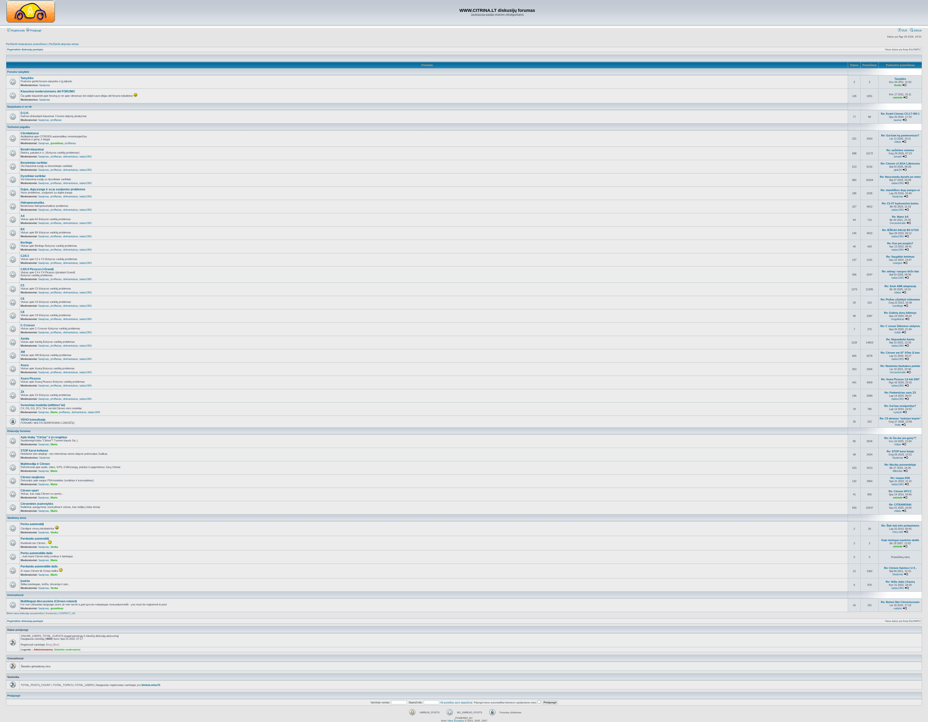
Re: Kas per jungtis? (900, 243)
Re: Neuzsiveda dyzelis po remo (900, 176)
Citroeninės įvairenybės (37, 504)
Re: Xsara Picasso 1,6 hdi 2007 (900, 379)
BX (23, 229)
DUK (904, 30)
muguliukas (897, 319)
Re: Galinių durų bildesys (900, 312)
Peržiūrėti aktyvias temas (64, 44)
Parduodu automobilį (35, 538)
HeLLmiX (897, 531)
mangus (897, 262)
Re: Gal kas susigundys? (900, 405)
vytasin (897, 412)
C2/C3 (25, 256)
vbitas (897, 141)
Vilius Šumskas (455, 720)
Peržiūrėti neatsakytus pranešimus (26, 44)
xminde (897, 97)
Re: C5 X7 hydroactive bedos (900, 203)
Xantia (25, 338)
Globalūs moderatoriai (67, 649)
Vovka (897, 85)
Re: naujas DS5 (900, 477)
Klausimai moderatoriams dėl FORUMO (48, 91)
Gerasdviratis (898, 223)
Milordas (898, 470)
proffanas (56, 120)
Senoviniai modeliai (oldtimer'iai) (43, 405)
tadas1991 (86, 156)
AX (23, 216)
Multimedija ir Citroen (35, 464)
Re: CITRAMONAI (900, 504)
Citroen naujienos (33, 477)
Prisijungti (35, 30)
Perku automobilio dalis (37, 553)
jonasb (898, 156)
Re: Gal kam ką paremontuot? (900, 135)
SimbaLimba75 (150, 685)
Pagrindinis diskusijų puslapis (25, 49)
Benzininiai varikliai (34, 162)
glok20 (898, 169)
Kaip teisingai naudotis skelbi (900, 540)
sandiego (897, 305)
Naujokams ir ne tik (19, 106)
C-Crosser (28, 325)
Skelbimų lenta (16, 517)
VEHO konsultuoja (33, 419)
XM (23, 352)
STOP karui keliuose (34, 450)
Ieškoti (917, 30)
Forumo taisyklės (18, 71)
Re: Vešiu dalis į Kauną (900, 581)
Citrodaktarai (30, 133)
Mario (54, 412)
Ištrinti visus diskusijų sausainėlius (25, 613)
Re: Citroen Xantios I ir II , (900, 567)
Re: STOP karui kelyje (900, 451)
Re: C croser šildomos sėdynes (900, 326)
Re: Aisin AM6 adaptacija (900, 286)
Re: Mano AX (900, 216)
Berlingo (26, 242)
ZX (22, 392)
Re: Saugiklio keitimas (900, 256)
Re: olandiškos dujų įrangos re (900, 190)
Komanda (51, 613)
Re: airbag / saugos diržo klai (900, 271)
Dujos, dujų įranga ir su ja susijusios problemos (53, 189)
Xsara (25, 365)
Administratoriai (43, 649)
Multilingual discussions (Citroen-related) (49, 601)
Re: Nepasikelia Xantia (900, 339)
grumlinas (57, 143)
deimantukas (70, 156)
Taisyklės (27, 78)
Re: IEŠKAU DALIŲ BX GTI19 (900, 230)
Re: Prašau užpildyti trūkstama (900, 299)
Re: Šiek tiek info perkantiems (900, 525)
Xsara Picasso (31, 378)
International (15, 595)
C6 (22, 298)
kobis (898, 332)
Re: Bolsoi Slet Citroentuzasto (900, 602)
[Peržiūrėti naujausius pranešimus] (904, 85)
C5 (22, 285)
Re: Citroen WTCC (900, 491)
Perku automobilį (32, 524)
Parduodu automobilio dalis (39, 566)
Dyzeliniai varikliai (33, 176)
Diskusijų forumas (18, 431)
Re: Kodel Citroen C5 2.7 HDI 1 (900, 113)
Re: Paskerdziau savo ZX (900, 392)
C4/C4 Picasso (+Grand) (37, 269)
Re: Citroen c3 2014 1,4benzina (900, 163)
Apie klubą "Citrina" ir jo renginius (44, 437)
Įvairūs (25, 581)
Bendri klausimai (32, 149)
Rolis (898, 424)
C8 (22, 312)
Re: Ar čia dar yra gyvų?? (900, 438)
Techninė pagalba (18, 127)
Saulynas (44, 85)
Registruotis (17, 30)
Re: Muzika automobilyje (900, 464)
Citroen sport (30, 490)
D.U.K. (25, 113)
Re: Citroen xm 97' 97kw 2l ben (900, 352)
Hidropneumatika (32, 202)
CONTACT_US (67, 613)
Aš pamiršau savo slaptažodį (456, 702)
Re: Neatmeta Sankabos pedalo (900, 366)
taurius (898, 120)
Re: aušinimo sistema (900, 150)
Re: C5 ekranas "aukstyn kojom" (900, 418)
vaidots (897, 608)
